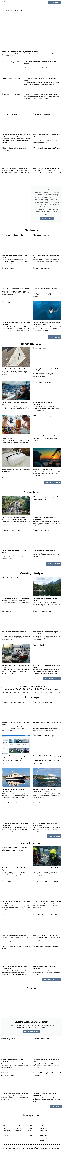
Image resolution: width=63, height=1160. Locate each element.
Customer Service (7, 1133)
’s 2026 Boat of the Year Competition (31, 689)
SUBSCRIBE (54, 2)
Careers (17, 1133)
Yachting (42, 1140)
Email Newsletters (32, 1125)
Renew (4, 1128)
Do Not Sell (5, 1135)
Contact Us (18, 1130)
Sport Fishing (43, 1135)
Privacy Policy (18, 1125)
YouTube (30, 1138)
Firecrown (39, 1148)
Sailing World (43, 1130)
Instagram (30, 1135)
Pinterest (30, 1133)
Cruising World (43, 1128)
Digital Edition (6, 1130)
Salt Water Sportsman (45, 1133)
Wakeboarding (43, 1138)
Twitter (29, 1130)
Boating (42, 1125)
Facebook (30, 1128)
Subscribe (5, 1125)
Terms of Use (18, 1128)
